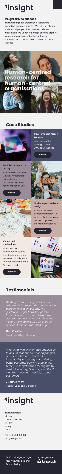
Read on (43, 154)
